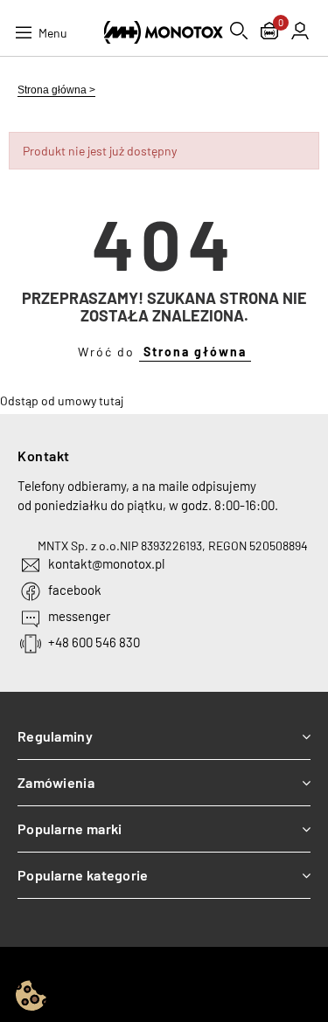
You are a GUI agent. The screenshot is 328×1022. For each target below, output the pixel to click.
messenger (79, 616)
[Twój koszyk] (269, 33)
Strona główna (195, 351)
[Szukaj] (239, 30)
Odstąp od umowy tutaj (61, 400)
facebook (74, 589)
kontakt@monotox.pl (106, 563)
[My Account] (300, 30)
